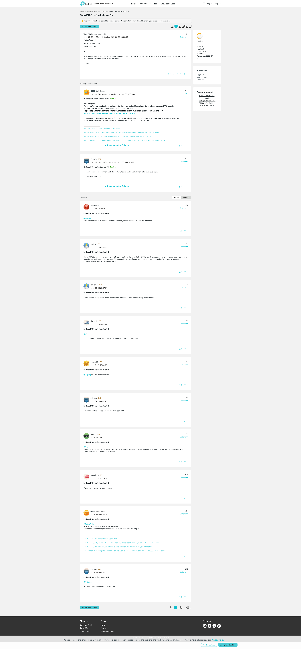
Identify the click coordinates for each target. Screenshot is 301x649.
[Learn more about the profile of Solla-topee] (87, 92)
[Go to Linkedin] (219, 626)
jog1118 (93, 244)
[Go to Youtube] (205, 626)
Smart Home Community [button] (104, 4)
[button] (133, 3)
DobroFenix (95, 475)
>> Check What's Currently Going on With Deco (102, 128)
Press (103, 621)
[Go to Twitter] (214, 626)
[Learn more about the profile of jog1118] (87, 245)
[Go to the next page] (190, 26)
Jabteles (94, 159)
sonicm (93, 434)
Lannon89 (94, 362)
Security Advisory (107, 631)
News (103, 625)
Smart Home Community (88, 11)
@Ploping (87, 218)
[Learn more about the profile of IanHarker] (87, 286)
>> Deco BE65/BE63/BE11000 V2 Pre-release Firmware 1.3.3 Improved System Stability (118, 136)
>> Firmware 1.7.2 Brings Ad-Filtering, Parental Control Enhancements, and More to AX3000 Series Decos (124, 140)
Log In (209, 3)
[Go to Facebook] (209, 626)
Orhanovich (95, 205)
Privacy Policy (85, 631)
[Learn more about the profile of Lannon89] (87, 363)
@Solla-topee (88, 582)
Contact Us (84, 628)
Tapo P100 (93, 40)
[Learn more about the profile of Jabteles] (87, 160)
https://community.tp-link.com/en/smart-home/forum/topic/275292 (113, 113)
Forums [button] (143, 3)
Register (218, 3)
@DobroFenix (88, 524)
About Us (84, 621)
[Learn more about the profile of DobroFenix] (87, 476)
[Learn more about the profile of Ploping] (206, 36)
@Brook (86, 334)
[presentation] (86, 92)
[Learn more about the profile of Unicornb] (87, 322)
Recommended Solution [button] (118, 145)
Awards (103, 628)
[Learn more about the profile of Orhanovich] (87, 207)
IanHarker (94, 285)
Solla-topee (100, 91)
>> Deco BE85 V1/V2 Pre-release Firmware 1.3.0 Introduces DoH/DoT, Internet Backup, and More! (122, 132)
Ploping (200, 41)
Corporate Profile (86, 625)
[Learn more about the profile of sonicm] (87, 436)
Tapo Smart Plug (103, 11)
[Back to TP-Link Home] (86, 3)
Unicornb (94, 321)
